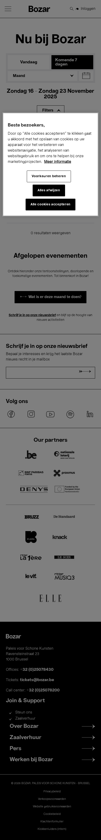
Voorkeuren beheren (49, 176)
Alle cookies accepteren (50, 204)
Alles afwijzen (49, 190)
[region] (51, 164)
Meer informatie (57, 161)
